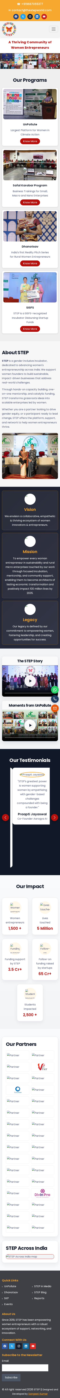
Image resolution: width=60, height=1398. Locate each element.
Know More (30, 141)
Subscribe (11, 1335)
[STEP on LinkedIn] (37, 16)
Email (5, 1318)
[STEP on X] (23, 16)
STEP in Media (42, 1243)
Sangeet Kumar (38, 1351)
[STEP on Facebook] (16, 16)
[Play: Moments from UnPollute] (30, 725)
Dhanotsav (11, 1249)
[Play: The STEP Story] (30, 681)
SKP (6, 1255)
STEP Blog (40, 1249)
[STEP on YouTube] (44, 16)
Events (8, 1261)
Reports (39, 1255)
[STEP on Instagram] (30, 16)
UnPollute (10, 1243)
